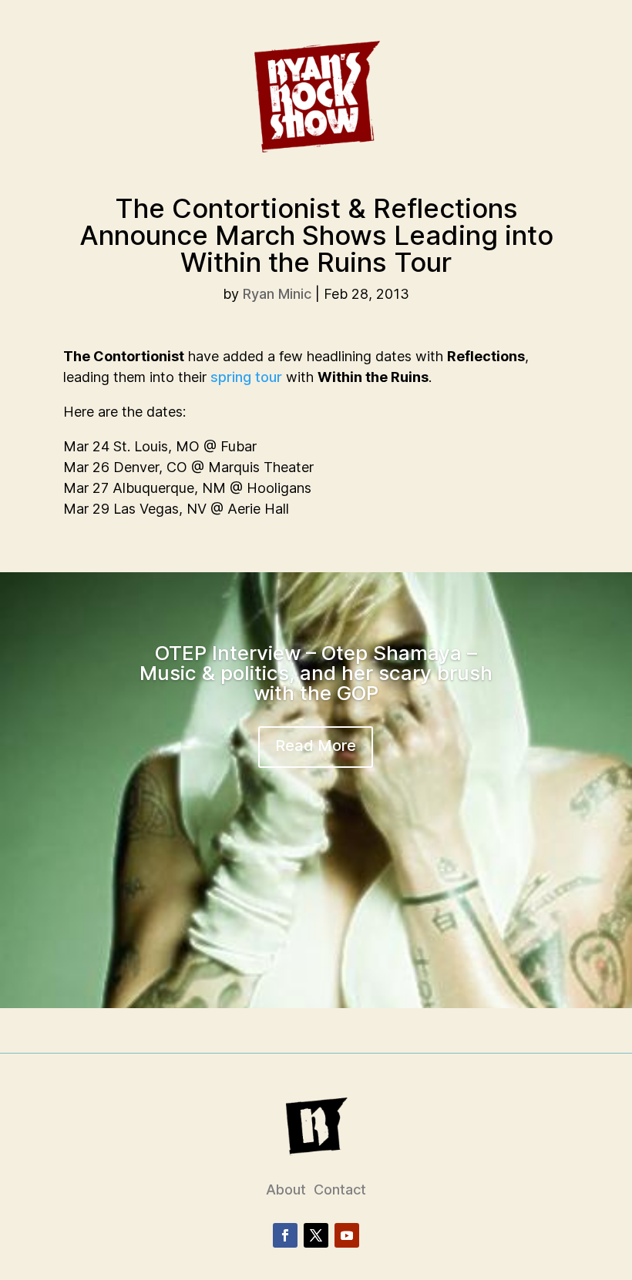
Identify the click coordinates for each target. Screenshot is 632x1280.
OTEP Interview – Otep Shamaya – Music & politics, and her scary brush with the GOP (316, 673)
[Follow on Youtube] (346, 1235)
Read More (315, 745)
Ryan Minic (277, 294)
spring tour (246, 377)
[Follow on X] (316, 1235)
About (286, 1189)
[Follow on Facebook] (285, 1235)
